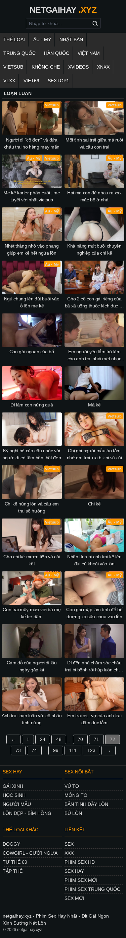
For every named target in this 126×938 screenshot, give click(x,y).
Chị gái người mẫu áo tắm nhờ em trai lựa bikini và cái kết (94, 454)
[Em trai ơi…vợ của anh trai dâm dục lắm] (95, 694)
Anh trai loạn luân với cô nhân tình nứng (32, 719)
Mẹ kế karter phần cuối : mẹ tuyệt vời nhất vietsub (31, 196)
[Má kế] (95, 383)
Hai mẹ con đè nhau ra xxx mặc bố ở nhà (94, 196)
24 (42, 739)
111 (73, 750)
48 (58, 739)
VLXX (9, 80)
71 (96, 739)
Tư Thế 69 (15, 862)
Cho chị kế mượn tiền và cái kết (31, 560)
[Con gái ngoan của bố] (32, 330)
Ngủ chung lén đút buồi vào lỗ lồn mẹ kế (31, 302)
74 (34, 750)
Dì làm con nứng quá (31, 404)
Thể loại (14, 39)
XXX (69, 853)
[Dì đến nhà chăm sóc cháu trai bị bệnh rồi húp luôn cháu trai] (95, 641)
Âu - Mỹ (42, 39)
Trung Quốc (19, 53)
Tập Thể (13, 871)
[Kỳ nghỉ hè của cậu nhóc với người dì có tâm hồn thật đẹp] (32, 429)
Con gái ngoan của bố (31, 351)
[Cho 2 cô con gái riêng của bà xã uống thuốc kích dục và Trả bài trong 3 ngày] (95, 277)
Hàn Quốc (56, 53)
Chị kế (94, 503)
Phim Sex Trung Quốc (92, 889)
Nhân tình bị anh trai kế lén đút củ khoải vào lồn (94, 560)
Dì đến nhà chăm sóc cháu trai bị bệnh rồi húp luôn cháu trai (94, 666)
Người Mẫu (17, 804)
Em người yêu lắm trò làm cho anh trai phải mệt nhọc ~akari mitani (94, 355)
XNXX (103, 67)
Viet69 (31, 80)
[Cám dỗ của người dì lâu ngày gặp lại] (32, 641)
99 (55, 750)
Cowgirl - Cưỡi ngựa (30, 853)
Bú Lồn (73, 813)
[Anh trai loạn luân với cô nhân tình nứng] (32, 694)
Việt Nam (89, 53)
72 (112, 739)
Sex (69, 844)
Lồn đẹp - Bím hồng (27, 813)
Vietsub (13, 67)
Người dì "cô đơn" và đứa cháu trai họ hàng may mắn (31, 143)
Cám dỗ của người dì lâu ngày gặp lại (32, 666)
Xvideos (78, 67)
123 (91, 750)
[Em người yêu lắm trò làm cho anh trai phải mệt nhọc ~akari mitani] (95, 330)
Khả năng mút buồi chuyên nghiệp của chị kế (94, 249)
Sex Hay (74, 871)
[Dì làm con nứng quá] (32, 383)
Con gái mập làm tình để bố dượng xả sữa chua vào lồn (94, 613)
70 (80, 739)
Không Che (46, 67)
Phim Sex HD (80, 862)
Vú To (72, 786)
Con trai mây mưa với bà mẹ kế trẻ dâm (31, 613)
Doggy (11, 844)
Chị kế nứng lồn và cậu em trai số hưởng (32, 507)
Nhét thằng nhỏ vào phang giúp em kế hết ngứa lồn (32, 249)
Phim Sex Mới (81, 880)
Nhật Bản (71, 39)
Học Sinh (14, 795)
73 (18, 750)
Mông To (76, 795)
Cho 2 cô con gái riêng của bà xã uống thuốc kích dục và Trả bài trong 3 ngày (94, 302)
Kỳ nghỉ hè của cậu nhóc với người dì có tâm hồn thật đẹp (31, 454)
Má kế (94, 404)
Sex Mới (74, 898)
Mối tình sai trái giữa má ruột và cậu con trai (94, 143)
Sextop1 (58, 80)
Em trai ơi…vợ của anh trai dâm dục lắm (94, 719)
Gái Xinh (13, 786)
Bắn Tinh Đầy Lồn (86, 804)
